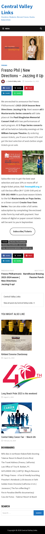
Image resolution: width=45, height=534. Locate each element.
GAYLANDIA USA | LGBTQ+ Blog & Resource (20, 471)
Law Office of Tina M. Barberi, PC (15, 466)
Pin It (30, 88)
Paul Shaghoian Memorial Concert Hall (17, 248)
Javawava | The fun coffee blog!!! (15, 488)
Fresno (4, 65)
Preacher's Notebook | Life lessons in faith (19, 479)
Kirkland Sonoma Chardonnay (14, 354)
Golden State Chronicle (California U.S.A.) (18, 484)
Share (8, 88)
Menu (7, 28)
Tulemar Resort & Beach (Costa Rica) (17, 458)
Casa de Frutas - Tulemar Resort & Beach (19, 496)
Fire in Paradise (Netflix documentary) (17, 492)
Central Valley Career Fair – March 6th (18, 437)
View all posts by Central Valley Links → (19, 303)
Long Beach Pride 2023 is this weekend (19, 393)
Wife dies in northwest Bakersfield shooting (20, 453)
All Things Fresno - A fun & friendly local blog (20, 475)
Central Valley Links (17, 9)
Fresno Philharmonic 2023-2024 (14, 245)
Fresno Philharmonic (18, 242)
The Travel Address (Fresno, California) (18, 462)
